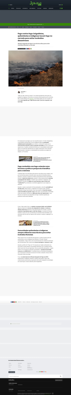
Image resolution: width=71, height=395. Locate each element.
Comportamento (30, 369)
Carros (10, 369)
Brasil (41, 301)
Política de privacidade (21, 390)
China (18, 27)
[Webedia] (11, 379)
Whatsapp (26, 27)
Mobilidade (51, 8)
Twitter (28, 48)
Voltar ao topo (58, 380)
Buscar (60, 376)
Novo (60, 4)
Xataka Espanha (11, 384)
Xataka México (20, 384)
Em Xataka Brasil (35, 156)
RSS (46, 371)
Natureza (28, 301)
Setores (19, 365)
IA (20, 27)
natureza (31, 98)
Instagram (60, 8)
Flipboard (29, 48)
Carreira (45, 8)
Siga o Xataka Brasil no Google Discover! (34, 24)
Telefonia (39, 8)
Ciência (12, 8)
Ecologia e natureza (35, 301)
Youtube (42, 371)
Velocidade (35, 27)
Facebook (26, 48)
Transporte (20, 366)
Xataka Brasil (35, 3)
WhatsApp (62, 8)
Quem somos (11, 390)
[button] (24, 91)
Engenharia (29, 363)
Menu (11, 4)
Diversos (24, 301)
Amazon (43, 27)
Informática (25, 8)
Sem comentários (22, 48)
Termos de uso (29, 390)
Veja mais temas (11, 372)
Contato (38, 390)
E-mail (31, 48)
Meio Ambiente (32, 8)
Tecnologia (18, 8)
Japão (23, 27)
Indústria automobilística (29, 367)
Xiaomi (31, 27)
